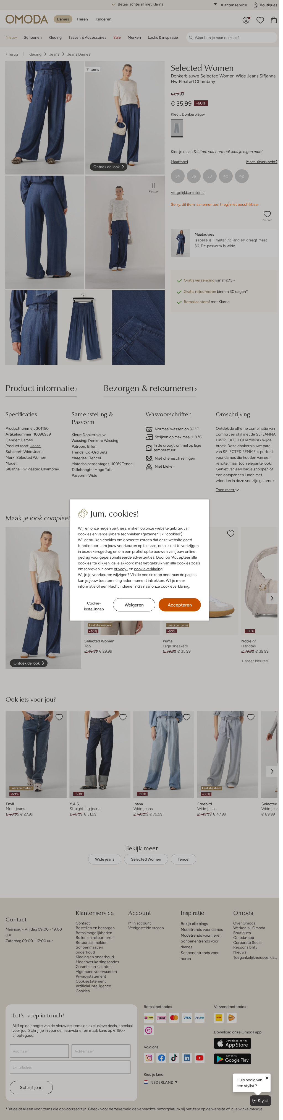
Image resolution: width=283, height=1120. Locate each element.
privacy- (121, 569)
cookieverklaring (148, 569)
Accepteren (180, 605)
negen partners (113, 528)
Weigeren (134, 605)
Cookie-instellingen (94, 606)
